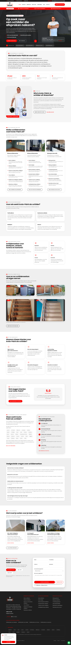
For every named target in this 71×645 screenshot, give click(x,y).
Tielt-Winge (54, 40)
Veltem (25, 438)
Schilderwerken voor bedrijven (11, 622)
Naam (35, 559)
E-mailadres (51, 559)
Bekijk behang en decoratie (54, 189)
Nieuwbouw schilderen (28, 610)
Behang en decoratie (57, 8)
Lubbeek (51, 40)
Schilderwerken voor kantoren (45, 622)
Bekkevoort (62, 39)
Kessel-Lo (17, 436)
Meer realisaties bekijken (13, 325)
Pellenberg (12, 438)
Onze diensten (10, 8)
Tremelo (8, 438)
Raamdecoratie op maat (57, 607)
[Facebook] (29, 0)
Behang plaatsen (56, 598)
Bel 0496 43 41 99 (50, 112)
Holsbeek (47, 40)
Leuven (52, 39)
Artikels (58, 640)
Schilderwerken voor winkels (23, 622)
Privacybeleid (63, 640)
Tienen (47, 39)
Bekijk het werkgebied (10, 445)
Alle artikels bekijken (12, 547)
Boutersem (13, 436)
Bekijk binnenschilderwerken (15, 189)
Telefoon (35, 564)
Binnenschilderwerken (25, 8)
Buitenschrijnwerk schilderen (43, 601)
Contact (48, 4)
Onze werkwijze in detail (44, 450)
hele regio (60, 40)
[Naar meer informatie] (35, 41)
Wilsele (27, 436)
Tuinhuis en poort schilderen (43, 605)
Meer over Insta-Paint (39, 112)
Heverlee (22, 436)
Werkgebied (39, 4)
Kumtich (21, 438)
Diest (49, 39)
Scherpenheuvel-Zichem (23, 434)
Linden (21, 432)
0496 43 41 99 (59, 582)
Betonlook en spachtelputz (57, 605)
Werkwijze (29, 4)
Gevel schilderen (41, 598)
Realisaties (34, 4)
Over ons (24, 4)
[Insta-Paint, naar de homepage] (10, 4)
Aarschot (54, 39)
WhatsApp (10, 572)
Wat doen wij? (22, 40)
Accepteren (9, 641)
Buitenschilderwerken (41, 8)
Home (20, 4)
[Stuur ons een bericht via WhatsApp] (69, 642)
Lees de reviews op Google (15, 401)
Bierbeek (8, 436)
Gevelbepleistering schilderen (43, 607)
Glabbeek (30, 434)
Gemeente (51, 564)
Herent (57, 40)
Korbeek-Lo (30, 432)
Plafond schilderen (27, 600)
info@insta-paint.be (44, 585)
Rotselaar (25, 432)
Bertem (8, 434)
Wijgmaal (31, 436)
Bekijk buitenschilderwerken (35, 189)
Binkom (17, 438)
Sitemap (55, 640)
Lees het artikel (10, 542)
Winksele (17, 434)
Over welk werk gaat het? (38, 568)
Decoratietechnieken (56, 603)
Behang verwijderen (56, 600)
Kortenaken (44, 40)
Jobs (44, 4)
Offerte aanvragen (60, 4)
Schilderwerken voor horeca (34, 622)
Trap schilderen (26, 605)
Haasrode (12, 434)
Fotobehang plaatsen (56, 601)
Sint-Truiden (58, 39)
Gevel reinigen (40, 600)
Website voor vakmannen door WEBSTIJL (18, 640)
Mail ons (19, 569)
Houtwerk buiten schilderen (43, 603)
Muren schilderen (27, 598)
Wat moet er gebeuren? (38, 573)
